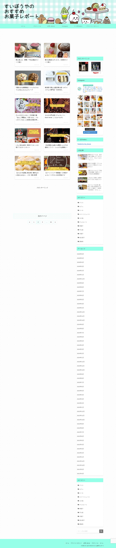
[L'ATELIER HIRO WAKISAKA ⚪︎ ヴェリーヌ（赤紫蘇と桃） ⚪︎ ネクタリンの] (100, 124)
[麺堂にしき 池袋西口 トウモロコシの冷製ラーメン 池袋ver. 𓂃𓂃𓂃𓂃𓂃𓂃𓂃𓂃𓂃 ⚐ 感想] (87, 124)
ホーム (67, 543)
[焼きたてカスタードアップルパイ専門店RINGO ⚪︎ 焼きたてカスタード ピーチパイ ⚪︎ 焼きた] (93, 124)
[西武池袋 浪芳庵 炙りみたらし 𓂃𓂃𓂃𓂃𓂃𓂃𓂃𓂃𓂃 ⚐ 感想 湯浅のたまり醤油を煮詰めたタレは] (80, 98)
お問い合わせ (86, 543)
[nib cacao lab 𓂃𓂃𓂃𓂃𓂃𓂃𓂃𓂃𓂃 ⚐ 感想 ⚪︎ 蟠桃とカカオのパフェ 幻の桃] (80, 117)
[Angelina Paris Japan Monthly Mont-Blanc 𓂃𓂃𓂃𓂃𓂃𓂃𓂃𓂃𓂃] (87, 117)
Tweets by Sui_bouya (84, 144)
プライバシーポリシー (76, 543)
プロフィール (95, 543)
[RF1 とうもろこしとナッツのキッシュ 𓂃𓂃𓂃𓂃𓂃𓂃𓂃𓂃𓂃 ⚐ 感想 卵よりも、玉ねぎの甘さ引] (100, 98)
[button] (101, 531)
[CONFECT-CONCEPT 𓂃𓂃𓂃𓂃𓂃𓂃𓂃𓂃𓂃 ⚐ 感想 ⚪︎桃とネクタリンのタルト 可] (100, 104)
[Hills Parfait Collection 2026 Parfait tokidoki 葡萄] (93, 111)
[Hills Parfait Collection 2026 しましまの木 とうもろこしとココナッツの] (87, 111)
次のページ (42, 216)
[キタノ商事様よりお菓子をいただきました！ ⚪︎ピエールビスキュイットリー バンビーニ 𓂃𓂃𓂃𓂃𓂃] (87, 98)
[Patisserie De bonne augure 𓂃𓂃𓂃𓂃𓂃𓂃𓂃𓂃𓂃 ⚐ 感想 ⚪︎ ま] (93, 98)
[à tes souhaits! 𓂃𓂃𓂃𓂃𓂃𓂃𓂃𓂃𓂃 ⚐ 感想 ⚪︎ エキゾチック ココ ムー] (93, 117)
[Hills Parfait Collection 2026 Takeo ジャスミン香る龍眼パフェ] (100, 111)
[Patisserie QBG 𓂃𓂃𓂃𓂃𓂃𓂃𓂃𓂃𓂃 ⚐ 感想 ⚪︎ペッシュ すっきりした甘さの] (80, 104)
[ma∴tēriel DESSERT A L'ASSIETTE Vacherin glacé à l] (100, 117)
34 (51, 222)
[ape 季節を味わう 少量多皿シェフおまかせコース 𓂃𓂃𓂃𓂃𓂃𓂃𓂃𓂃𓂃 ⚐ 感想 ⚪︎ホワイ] (80, 124)
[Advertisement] (42, 36)
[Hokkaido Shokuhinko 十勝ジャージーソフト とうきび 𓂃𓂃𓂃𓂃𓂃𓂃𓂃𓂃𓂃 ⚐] (93, 104)
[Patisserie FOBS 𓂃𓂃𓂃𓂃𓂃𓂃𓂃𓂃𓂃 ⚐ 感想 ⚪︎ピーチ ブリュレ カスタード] (80, 111)
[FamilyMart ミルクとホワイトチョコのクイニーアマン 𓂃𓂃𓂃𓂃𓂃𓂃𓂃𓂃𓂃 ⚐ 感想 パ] (87, 104)
